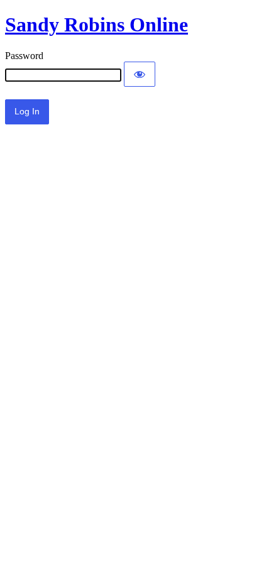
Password (24, 55)
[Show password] (139, 74)
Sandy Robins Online (96, 24)
